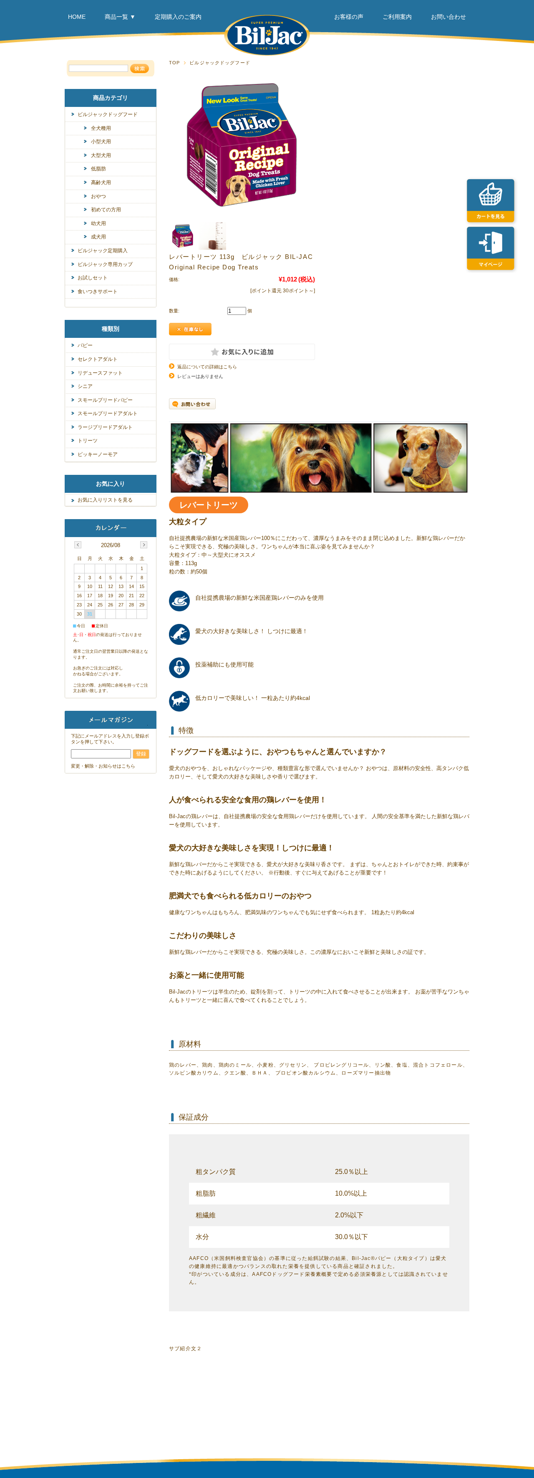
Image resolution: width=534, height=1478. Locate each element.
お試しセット (93, 278)
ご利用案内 (397, 16)
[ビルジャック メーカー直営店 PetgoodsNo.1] (267, 53)
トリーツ (88, 441)
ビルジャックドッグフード (219, 62)
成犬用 (98, 237)
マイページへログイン (492, 246)
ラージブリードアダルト (105, 427)
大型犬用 (101, 155)
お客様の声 (348, 16)
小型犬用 (101, 142)
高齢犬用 (101, 182)
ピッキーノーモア (98, 454)
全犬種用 (101, 128)
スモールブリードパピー (105, 400)
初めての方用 (106, 210)
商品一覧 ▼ (120, 16)
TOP (174, 62)
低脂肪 (98, 169)
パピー (85, 345)
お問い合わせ (448, 16)
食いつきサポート (98, 291)
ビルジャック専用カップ (105, 264)
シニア (85, 386)
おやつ (98, 196)
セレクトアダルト (98, 359)
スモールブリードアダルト (108, 413)
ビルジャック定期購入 (103, 251)
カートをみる (492, 198)
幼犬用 (98, 223)
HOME (77, 16)
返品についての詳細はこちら (207, 366)
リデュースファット (100, 373)
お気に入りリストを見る (105, 500)
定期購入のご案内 (178, 16)
